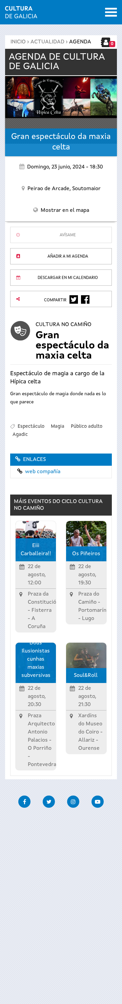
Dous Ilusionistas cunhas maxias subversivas (35, 659)
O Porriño (40, 748)
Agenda (80, 42)
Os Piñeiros (86, 554)
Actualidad (47, 42)
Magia (57, 426)
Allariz (86, 740)
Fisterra (42, 610)
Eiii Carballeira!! (36, 550)
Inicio (18, 42)
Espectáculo (31, 426)
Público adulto (86, 426)
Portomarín (92, 610)
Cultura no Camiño (64, 324)
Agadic (20, 434)
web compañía (42, 472)
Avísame (68, 235)
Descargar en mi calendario (68, 278)
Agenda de (57, 62)
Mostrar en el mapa (65, 210)
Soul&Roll (86, 675)
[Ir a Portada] (21, 14)
